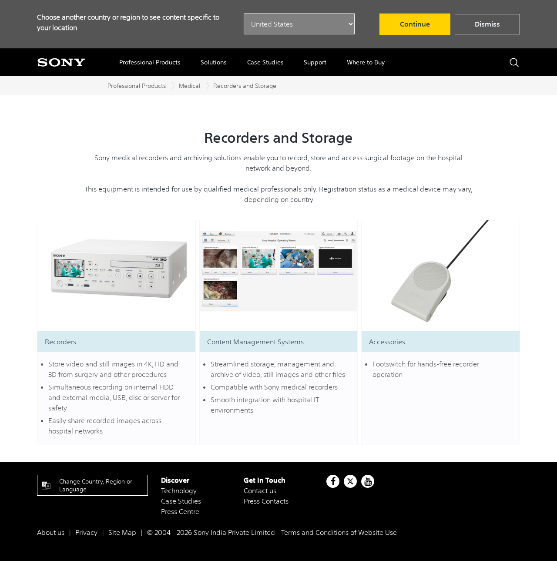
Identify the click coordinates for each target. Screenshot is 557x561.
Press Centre (180, 511)
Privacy (86, 532)
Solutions (214, 62)
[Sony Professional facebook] (333, 481)
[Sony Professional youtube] (368, 481)
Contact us (260, 490)
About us (50, 532)
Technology (179, 490)
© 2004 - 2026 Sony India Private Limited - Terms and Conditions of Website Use (272, 532)
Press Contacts (266, 501)
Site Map (122, 532)
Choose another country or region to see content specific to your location (128, 22)
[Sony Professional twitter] (350, 481)
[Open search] (514, 62)
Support (315, 62)
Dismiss (487, 24)
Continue (415, 24)
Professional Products (150, 62)
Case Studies (265, 62)
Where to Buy (366, 62)
